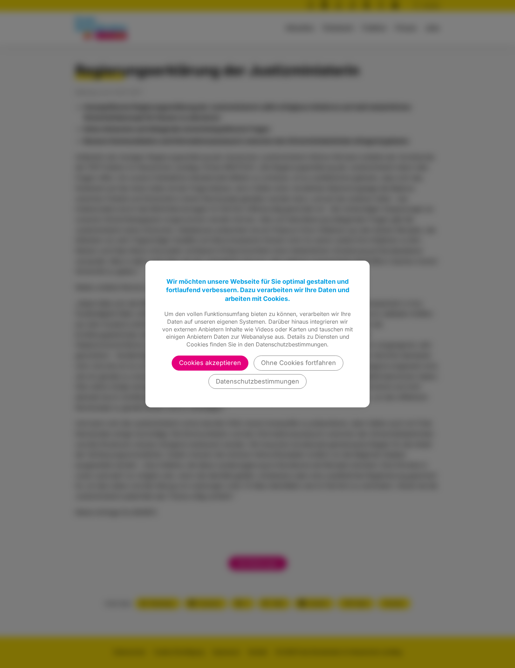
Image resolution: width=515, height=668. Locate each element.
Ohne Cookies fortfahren (298, 362)
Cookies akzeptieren (210, 362)
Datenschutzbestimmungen (257, 381)
